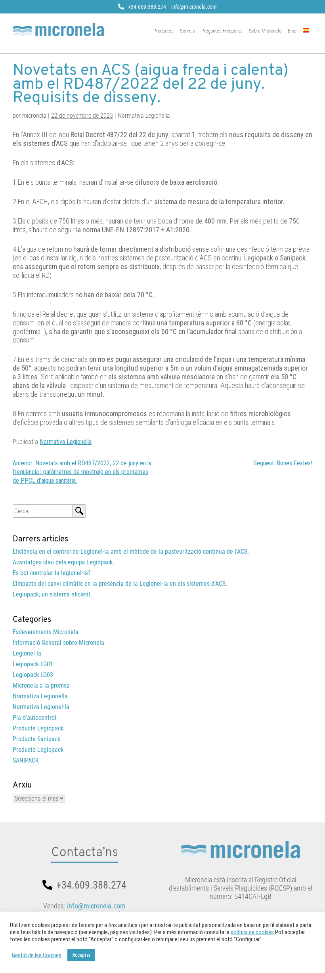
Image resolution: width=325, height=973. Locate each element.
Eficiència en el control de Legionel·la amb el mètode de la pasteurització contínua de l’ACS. (131, 551)
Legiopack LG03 (33, 675)
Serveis (187, 31)
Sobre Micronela (265, 31)
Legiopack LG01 (33, 664)
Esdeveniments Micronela (45, 632)
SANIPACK (26, 760)
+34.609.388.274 (147, 7)
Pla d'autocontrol (34, 717)
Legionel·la (27, 653)
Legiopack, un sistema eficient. (52, 594)
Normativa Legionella (66, 441)
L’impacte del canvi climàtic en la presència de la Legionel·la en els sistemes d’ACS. (120, 583)
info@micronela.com (194, 7)
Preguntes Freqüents (222, 31)
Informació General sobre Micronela (58, 642)
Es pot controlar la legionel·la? (52, 573)
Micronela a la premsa (41, 685)
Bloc (292, 31)
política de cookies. (253, 932)
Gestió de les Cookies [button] (36, 955)
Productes (163, 31)
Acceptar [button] (81, 955)
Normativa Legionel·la (41, 707)
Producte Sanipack (36, 739)
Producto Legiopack (38, 749)
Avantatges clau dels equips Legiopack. (63, 562)
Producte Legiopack (38, 728)
